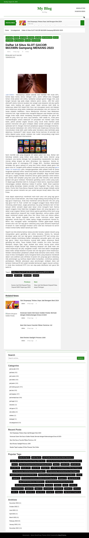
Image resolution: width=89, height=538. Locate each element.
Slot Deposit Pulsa (17, 488)
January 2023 (13, 524)
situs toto (49, 485)
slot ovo (77, 488)
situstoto (11, 404)
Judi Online (10, 95)
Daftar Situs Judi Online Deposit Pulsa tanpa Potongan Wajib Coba (27, 461)
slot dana (73, 485)
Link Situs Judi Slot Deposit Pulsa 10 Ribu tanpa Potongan (66, 467)
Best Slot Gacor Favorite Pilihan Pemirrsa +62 (36, 325)
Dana (15, 464)
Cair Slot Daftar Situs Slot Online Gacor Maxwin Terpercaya (58, 457)
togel (22, 492)
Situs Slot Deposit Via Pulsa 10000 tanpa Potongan (59, 481)
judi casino (23, 37)
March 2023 (12, 517)
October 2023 (13, 506)
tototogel (11, 419)
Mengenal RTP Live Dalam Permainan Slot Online (23, 474)
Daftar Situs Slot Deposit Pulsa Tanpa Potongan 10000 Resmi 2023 (64, 461)
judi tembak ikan (19, 40)
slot (65, 485)
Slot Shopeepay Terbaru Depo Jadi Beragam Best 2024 (45, 21)
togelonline (30, 492)
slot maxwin (48, 488)
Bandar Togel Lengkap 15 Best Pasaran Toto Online (24, 447)
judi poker (38, 37)
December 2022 (14, 528)
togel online (40, 492)
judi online (31, 37)
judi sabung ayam (47, 37)
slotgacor (38, 488)
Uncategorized (36, 40)
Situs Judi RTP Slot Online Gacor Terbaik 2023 (31, 481)
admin (9, 51)
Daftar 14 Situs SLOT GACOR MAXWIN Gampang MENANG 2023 (32, 272)
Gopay (56, 464)
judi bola (16, 37)
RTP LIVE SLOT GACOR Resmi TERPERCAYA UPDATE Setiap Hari (39, 478)
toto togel (50, 492)
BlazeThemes (62, 535)
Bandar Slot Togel (24, 457)
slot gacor (12, 408)
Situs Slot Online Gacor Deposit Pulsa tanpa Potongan (29, 485)
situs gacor (62, 478)
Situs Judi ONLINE (74, 478)
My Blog (44, 8)
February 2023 (13, 521)
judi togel (27, 40)
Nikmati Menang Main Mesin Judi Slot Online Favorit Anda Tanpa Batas (56, 474)
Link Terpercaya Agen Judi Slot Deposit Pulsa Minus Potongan (29, 471)
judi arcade (9, 37)
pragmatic (16, 478)
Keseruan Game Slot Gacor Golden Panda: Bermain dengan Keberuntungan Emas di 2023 (35, 436)
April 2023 (12, 513)
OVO (79, 474)
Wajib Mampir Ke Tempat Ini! (72, 492)
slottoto (11, 415)
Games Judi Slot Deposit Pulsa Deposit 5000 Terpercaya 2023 (35, 464)
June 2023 (12, 510)
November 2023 (14, 503)
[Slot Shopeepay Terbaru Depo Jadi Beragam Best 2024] (22, 24)
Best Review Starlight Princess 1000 (32, 337)
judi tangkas (9, 40)
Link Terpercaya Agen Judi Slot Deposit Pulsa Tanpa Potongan (63, 471)
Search (80, 358)
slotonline (68, 488)
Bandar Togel (36, 457)
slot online (12, 412)
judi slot (55, 37)
